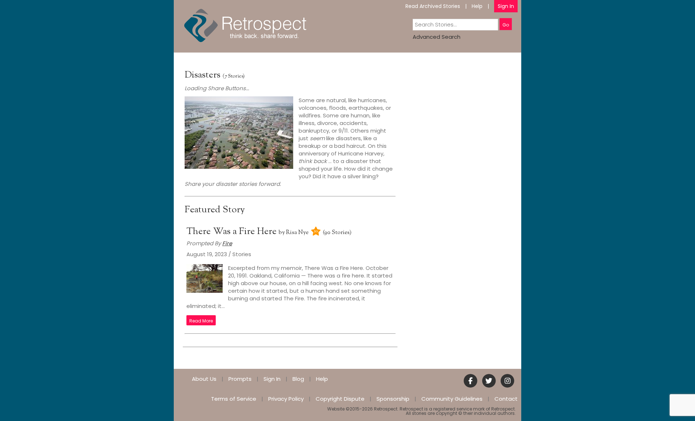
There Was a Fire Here (232, 231)
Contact (506, 398)
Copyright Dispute (340, 398)
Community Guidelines (452, 398)
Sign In (506, 6)
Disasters (202, 75)
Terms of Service (233, 398)
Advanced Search (436, 37)
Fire (227, 243)
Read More (201, 321)
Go (505, 25)
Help (477, 6)
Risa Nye (297, 233)
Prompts (240, 379)
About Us (204, 379)
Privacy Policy (286, 398)
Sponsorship (392, 398)
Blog (298, 379)
